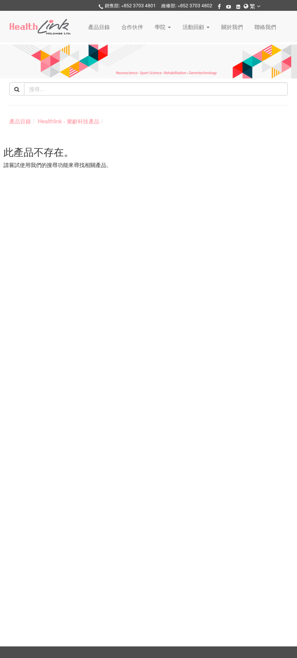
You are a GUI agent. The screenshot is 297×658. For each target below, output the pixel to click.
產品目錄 (99, 27)
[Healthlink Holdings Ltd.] (40, 26)
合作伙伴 (132, 27)
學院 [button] (161, 27)
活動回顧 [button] (194, 27)
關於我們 (232, 27)
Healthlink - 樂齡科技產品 (68, 121)
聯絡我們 (265, 27)
